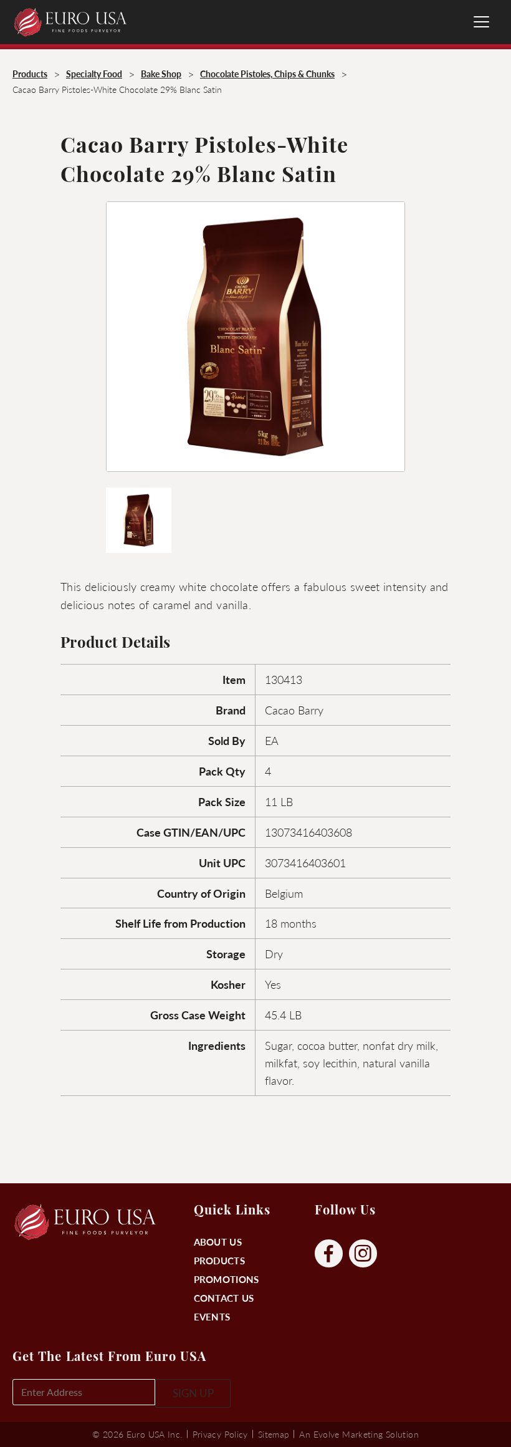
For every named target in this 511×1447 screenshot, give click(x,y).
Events (212, 1316)
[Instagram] (363, 1254)
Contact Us (224, 1297)
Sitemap (274, 1434)
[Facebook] (329, 1254)
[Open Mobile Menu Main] (481, 22)
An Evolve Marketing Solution (358, 1434)
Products (219, 1260)
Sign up (193, 1392)
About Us (218, 1241)
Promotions (226, 1279)
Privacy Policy (220, 1434)
